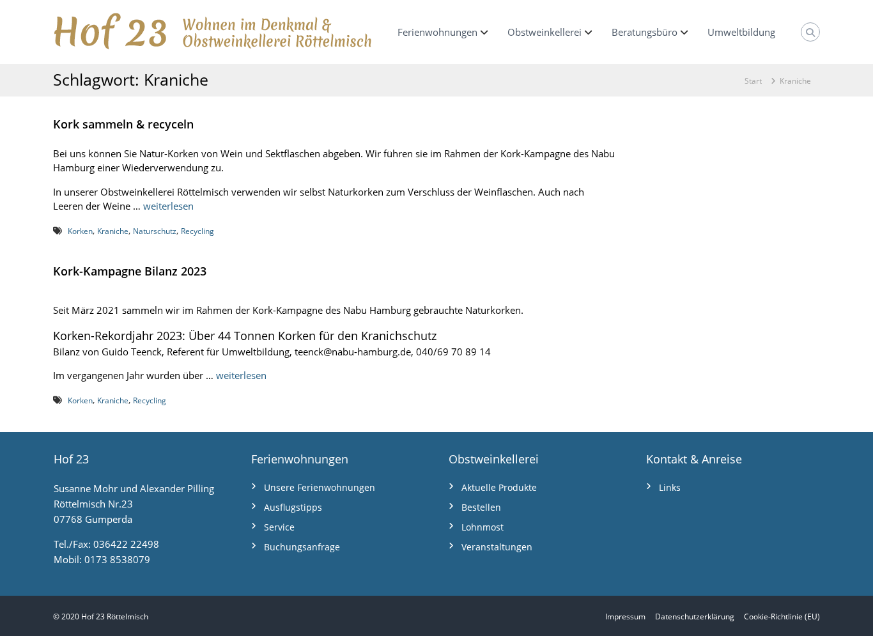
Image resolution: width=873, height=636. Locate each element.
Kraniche (112, 231)
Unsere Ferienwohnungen (319, 487)
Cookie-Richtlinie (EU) (782, 616)
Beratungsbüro (644, 32)
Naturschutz (154, 231)
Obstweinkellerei (544, 32)
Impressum (625, 616)
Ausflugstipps (293, 507)
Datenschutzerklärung (694, 616)
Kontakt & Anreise (694, 459)
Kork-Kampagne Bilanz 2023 (129, 271)
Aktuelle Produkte (499, 487)
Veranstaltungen (496, 547)
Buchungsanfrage (302, 547)
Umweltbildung (741, 32)
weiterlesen (168, 205)
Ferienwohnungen (437, 32)
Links (670, 487)
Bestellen (481, 507)
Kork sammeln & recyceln (123, 124)
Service (279, 527)
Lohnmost (482, 527)
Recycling (197, 231)
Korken (80, 231)
